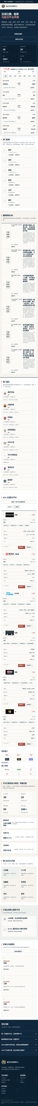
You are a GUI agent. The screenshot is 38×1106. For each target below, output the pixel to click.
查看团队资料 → (6, 1010)
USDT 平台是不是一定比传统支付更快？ (19, 1050)
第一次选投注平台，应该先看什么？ (19, 1033)
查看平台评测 (19, 39)
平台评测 (9, 1078)
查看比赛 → (13, 246)
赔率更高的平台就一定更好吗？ (19, 1039)
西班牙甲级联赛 (6, 114)
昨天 (5, 71)
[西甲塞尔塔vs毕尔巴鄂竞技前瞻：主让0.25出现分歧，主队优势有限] (8, 260)
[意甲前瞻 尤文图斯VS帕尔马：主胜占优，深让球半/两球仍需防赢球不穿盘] (8, 360)
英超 (10, 76)
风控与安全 (28, 1078)
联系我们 (9, 1093)
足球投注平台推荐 (9, 1080)
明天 (33, 71)
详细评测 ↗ (29, 547)
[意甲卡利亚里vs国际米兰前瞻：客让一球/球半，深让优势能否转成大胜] (8, 309)
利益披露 (9, 1091)
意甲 (20, 76)
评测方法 (9, 1088)
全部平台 (10, 506)
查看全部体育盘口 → (5, 762)
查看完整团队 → (19, 951)
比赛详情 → (32, 87)
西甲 (15, 76)
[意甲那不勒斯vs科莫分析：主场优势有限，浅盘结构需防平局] (8, 234)
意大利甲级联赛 (6, 103)
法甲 (29, 76)
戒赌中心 (28, 1082)
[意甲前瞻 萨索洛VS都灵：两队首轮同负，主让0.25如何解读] (8, 334)
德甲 (25, 76)
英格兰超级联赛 (6, 80)
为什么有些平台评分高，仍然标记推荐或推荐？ (19, 1044)
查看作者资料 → (6, 969)
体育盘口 (9, 1082)
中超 (34, 76)
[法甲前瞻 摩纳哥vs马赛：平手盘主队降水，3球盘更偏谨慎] (8, 284)
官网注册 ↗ (21, 547)
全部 (6, 76)
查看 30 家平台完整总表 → (19, 502)
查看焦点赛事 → (19, 34)
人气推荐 (16, 506)
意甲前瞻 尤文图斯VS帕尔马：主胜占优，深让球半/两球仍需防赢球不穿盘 (28, 354)
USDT (28, 1080)
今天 (19, 71)
